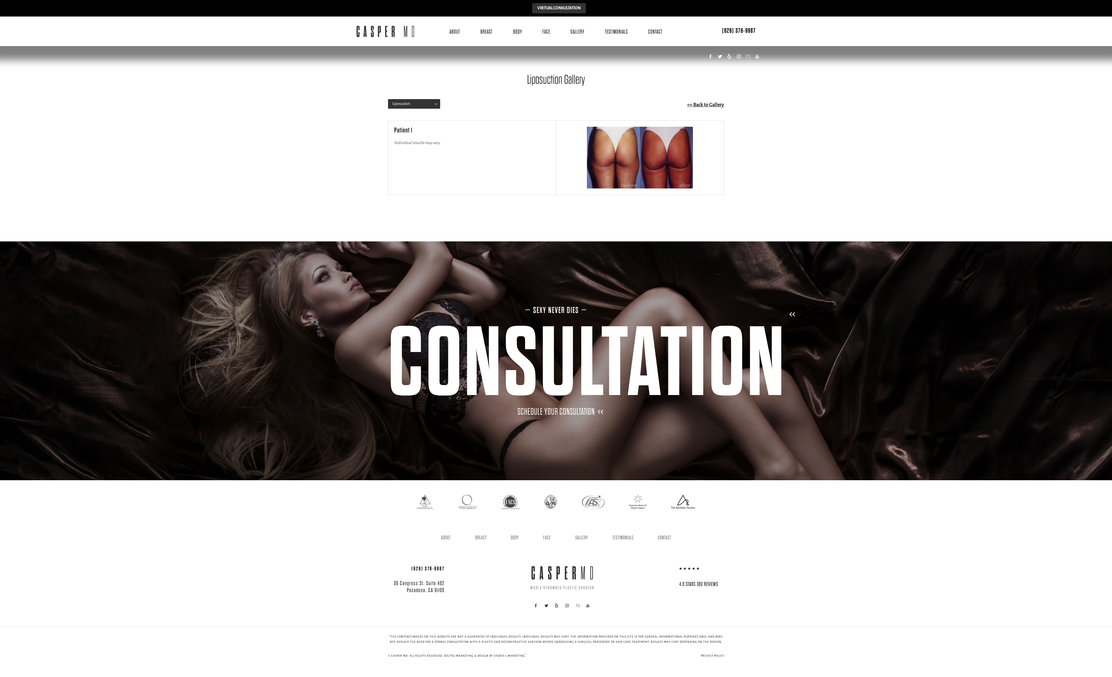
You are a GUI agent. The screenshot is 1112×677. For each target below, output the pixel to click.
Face (546, 32)
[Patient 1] (640, 157)
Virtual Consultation (559, 8)
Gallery (577, 32)
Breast (486, 32)
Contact (655, 32)
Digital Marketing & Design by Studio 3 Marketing (485, 656)
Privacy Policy (712, 656)
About (454, 32)
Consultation (587, 363)
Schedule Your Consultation (556, 412)
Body (517, 32)
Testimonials (616, 32)
